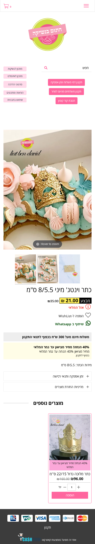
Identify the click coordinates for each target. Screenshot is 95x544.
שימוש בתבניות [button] (15, 99)
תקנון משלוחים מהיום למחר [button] (66, 91)
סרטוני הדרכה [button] (15, 84)
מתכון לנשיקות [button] (15, 68)
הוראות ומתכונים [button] (15, 92)
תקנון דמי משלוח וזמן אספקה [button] (66, 82)
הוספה (70, 495)
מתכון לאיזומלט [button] (15, 76)
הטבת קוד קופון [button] (66, 101)
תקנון (47, 527)
